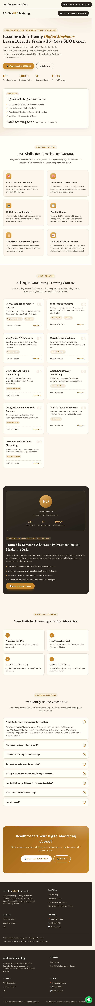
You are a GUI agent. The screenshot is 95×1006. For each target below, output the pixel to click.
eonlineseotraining (15, 4)
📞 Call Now (44, 66)
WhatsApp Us (56, 927)
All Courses (54, 962)
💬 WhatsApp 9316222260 (36, 859)
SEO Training (53, 895)
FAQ (4, 927)
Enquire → (37, 326)
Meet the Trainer (9, 923)
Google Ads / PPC (55, 899)
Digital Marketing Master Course (60, 906)
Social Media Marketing (57, 902)
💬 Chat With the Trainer (20, 586)
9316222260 (56, 923)
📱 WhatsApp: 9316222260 (18, 66)
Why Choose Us (9, 919)
